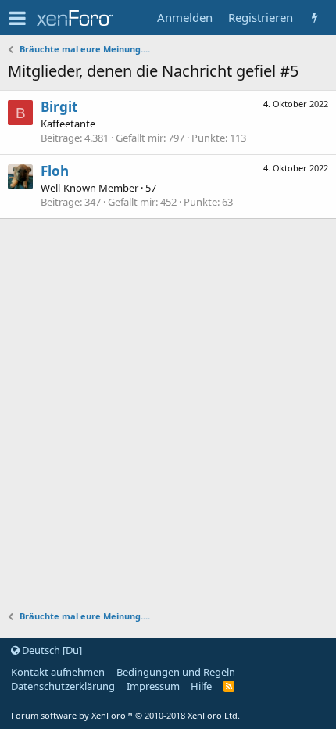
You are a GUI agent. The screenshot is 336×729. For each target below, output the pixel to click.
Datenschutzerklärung (63, 686)
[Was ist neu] (314, 17)
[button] (17, 18)
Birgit (59, 107)
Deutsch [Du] (51, 650)
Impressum (153, 686)
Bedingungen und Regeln (175, 672)
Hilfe (201, 686)
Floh (55, 171)
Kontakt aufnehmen (58, 672)
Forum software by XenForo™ (125, 715)
